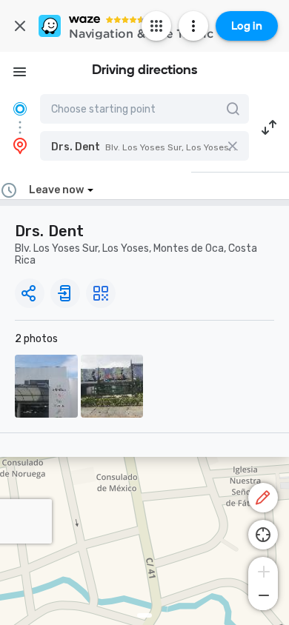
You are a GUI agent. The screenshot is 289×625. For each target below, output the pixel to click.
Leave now (56, 190)
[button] (144, 146)
